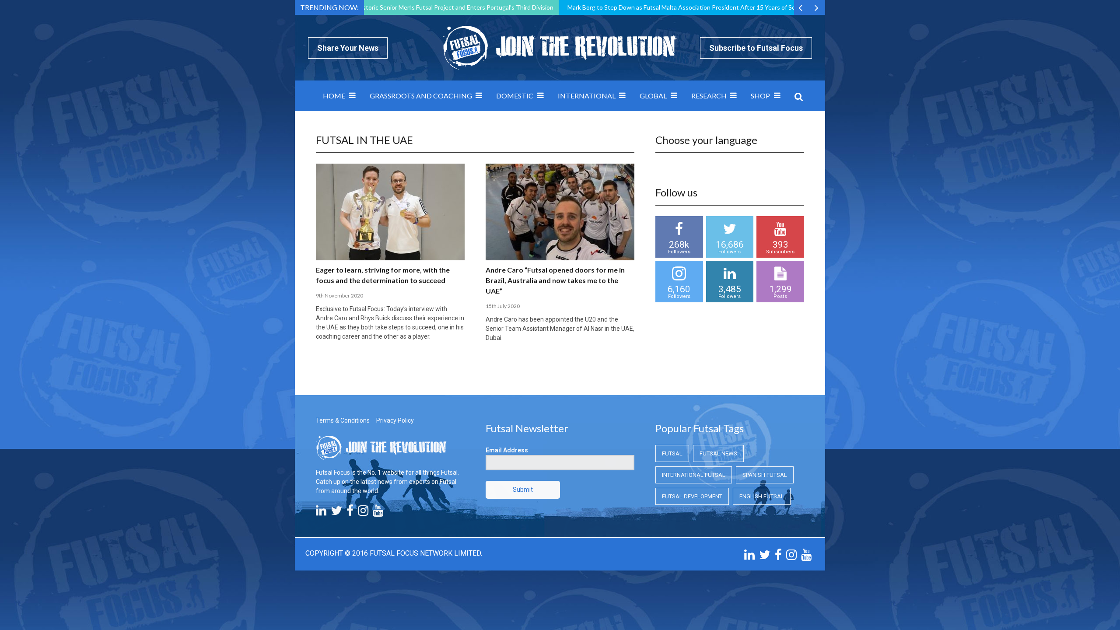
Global (653, 95)
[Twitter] (336, 512)
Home (334, 95)
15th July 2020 (503, 306)
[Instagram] (363, 512)
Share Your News (347, 47)
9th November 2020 (339, 295)
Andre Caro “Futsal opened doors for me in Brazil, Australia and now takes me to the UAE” (555, 280)
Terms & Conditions (343, 420)
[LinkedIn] (321, 512)
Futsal (672, 453)
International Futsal (693, 475)
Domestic (514, 95)
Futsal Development (692, 496)
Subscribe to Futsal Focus (756, 47)
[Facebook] (350, 512)
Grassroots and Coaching (421, 95)
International (587, 95)
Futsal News (718, 453)
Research (709, 95)
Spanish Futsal (764, 475)
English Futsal (761, 496)
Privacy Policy (395, 420)
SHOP (760, 95)
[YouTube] (378, 512)
